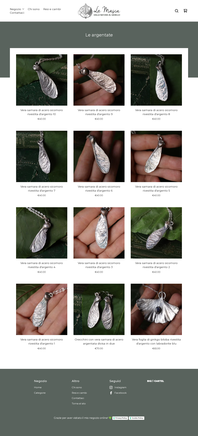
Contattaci (17, 12)
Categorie (40, 392)
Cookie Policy (137, 418)
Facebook (120, 392)
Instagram (120, 387)
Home (38, 387)
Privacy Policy (121, 418)
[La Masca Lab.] (99, 10)
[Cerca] (176, 11)
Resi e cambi (52, 9)
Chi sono (34, 9)
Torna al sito (79, 403)
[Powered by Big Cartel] (155, 381)
